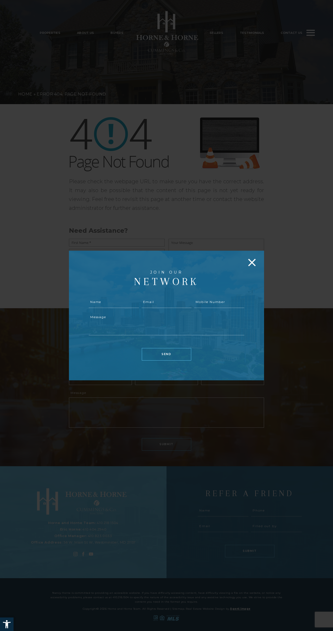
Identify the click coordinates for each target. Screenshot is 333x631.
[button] (7, 624)
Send (166, 354)
